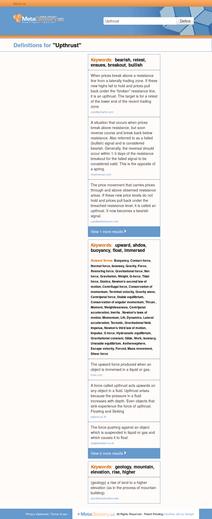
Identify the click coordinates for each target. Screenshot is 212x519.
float (117, 250)
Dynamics (134, 317)
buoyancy (100, 250)
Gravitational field (137, 322)
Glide (128, 338)
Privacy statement (37, 514)
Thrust (150, 302)
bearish (122, 60)
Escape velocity (102, 348)
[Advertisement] (44, 131)
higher (128, 472)
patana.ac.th (98, 416)
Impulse (96, 333)
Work (138, 338)
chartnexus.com (101, 174)
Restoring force (102, 271)
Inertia (116, 312)
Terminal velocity (121, 291)
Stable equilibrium (130, 296)
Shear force (99, 353)
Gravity (131, 266)
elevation (100, 472)
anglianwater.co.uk (102, 443)
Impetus (97, 327)
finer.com (96, 375)
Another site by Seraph (179, 514)
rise (116, 472)
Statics (105, 281)
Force (142, 266)
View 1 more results (107, 231)
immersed (134, 250)
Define (185, 20)
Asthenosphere (134, 343)
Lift (122, 317)
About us (19, 3)
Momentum (110, 317)
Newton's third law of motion (125, 327)
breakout (117, 65)
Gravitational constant (107, 338)
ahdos (139, 245)
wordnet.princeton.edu (105, 498)
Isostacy (149, 338)
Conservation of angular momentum (117, 302)
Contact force (140, 260)
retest (139, 60)
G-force (135, 276)
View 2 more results (107, 453)
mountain (143, 467)
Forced (121, 348)
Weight (123, 276)
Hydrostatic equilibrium (133, 333)
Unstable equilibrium (106, 343)
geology (123, 467)
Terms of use (59, 514)
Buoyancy (121, 260)
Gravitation (108, 276)
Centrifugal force (114, 286)
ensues (98, 65)
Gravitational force (129, 271)
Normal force (100, 266)
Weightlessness (116, 307)
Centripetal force (103, 296)
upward (122, 245)
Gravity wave (145, 291)
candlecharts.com (102, 112)
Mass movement (139, 348)
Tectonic (117, 322)
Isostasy (118, 266)
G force (109, 333)
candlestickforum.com (104, 221)
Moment (97, 307)
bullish (135, 65)
